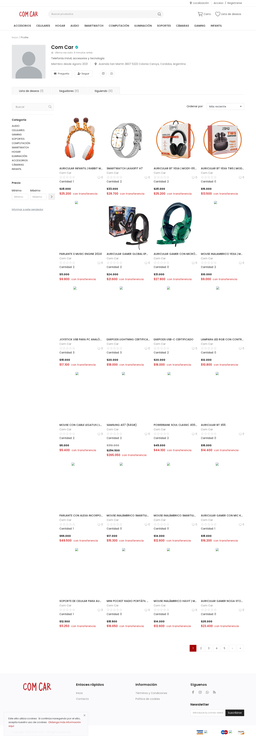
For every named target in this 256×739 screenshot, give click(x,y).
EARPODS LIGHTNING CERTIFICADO (128, 339)
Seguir (85, 73)
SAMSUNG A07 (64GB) (122, 425)
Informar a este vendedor (27, 209)
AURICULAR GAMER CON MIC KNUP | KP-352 (222, 515)
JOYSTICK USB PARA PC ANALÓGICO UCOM (81, 339)
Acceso (218, 3)
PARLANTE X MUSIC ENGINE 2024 (80, 254)
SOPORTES (164, 26)
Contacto (82, 699)
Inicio (15, 37)
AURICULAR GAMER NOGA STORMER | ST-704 (222, 601)
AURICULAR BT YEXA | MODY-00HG (175, 168)
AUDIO (74, 26)
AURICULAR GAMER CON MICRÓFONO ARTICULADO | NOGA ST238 (175, 254)
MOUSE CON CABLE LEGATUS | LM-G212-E (81, 425)
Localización (201, 3)
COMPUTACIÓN (119, 26)
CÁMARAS (182, 26)
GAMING (199, 26)
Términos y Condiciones (151, 693)
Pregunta (63, 73)
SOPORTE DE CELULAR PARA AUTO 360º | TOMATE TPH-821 (81, 601)
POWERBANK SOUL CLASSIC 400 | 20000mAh (175, 425)
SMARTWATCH (93, 26)
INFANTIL (216, 26)
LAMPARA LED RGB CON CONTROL (222, 339)
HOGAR (60, 26)
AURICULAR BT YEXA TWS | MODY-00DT (222, 168)
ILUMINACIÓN (143, 26)
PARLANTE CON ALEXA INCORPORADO (81, 515)
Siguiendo (104, 91)
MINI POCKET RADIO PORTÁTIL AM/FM (128, 601)
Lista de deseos (231, 14)
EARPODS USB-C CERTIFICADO (173, 339)
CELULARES (43, 26)
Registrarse (235, 3)
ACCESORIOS (22, 26)
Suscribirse (235, 713)
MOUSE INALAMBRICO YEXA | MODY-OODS (222, 254)
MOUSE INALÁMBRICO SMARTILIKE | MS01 (128, 515)
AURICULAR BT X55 (213, 425)
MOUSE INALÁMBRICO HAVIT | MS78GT (175, 601)
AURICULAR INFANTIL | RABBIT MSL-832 (81, 168)
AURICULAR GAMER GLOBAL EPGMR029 (128, 254)
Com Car (62, 47)
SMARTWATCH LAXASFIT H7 (125, 168)
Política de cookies (147, 699)
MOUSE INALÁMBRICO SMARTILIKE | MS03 (175, 515)
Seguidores (69, 91)
